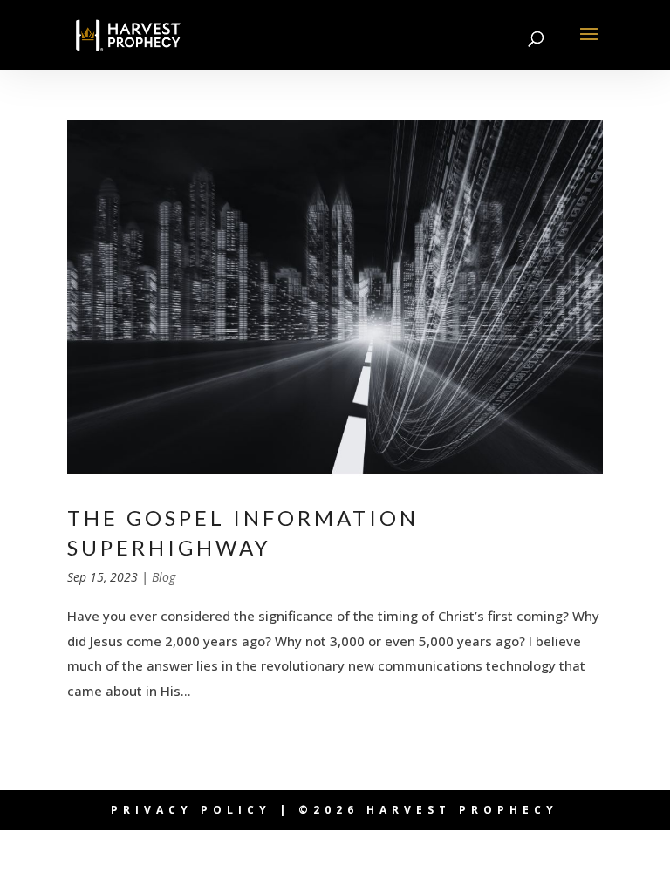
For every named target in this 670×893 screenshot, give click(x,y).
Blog (163, 577)
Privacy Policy (191, 809)
